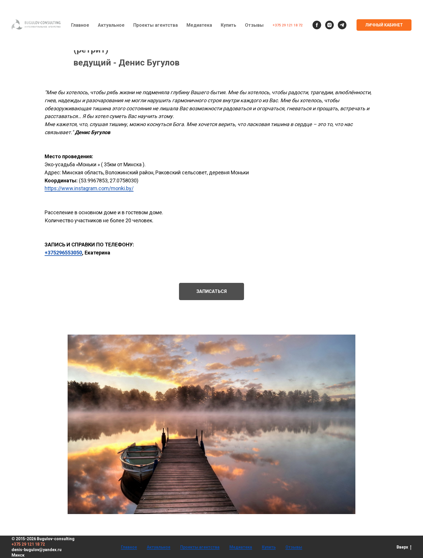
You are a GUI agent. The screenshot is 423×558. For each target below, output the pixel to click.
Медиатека (199, 25)
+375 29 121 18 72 (287, 25)
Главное (80, 25)
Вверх (402, 547)
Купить (228, 25)
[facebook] (317, 25)
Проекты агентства (155, 25)
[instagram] (329, 25)
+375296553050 (63, 253)
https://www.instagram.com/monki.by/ (89, 188)
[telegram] (342, 25)
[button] (211, 291)
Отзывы (254, 25)
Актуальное (111, 25)
